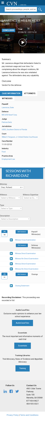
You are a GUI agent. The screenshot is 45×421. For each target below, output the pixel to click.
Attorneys (29, 93)
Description (5, 216)
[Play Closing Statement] (11, 286)
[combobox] (12, 187)
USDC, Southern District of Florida (14, 130)
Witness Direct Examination (25, 253)
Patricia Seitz (7, 122)
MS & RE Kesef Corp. (9, 115)
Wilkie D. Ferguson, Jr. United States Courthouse (20, 137)
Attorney (3, 184)
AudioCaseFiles (22, 323)
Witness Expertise (30, 195)
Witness (3, 195)
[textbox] (10, 198)
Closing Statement (22, 286)
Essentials (22, 346)
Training (22, 368)
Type (2, 205)
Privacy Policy (13, 415)
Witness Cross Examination (25, 240)
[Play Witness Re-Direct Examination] (11, 258)
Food (4, 152)
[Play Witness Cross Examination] (11, 240)
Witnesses (7, 98)
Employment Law (8, 159)
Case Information (11, 93)
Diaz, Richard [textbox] (11, 187)
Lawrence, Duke (8, 107)
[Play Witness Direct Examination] (11, 253)
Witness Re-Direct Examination (26, 259)
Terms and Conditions (29, 415)
